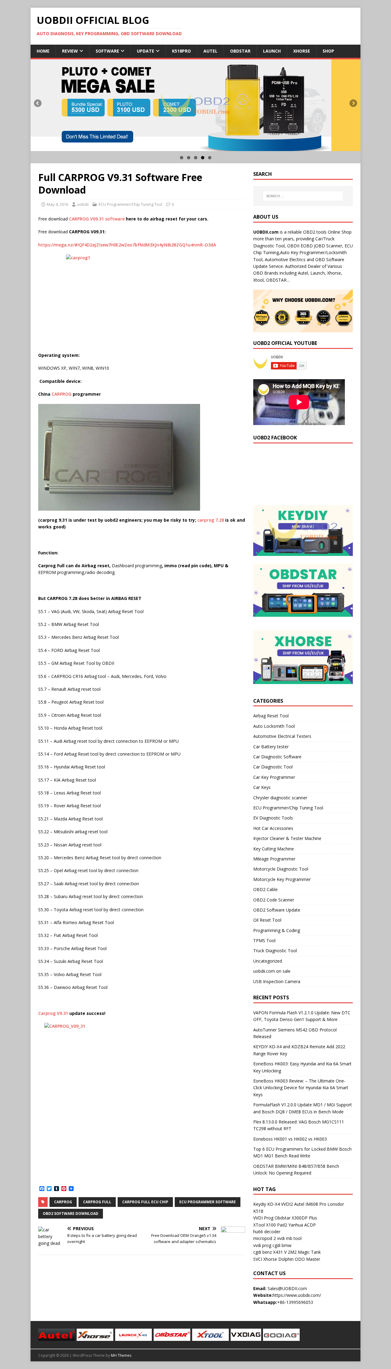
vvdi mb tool (289, 1238)
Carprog (63, 1201)
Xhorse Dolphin (278, 1259)
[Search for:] (303, 196)
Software (107, 51)
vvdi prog (262, 1245)
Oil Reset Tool (267, 920)
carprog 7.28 (210, 520)
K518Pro (181, 51)
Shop (328, 51)
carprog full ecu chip (145, 1201)
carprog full (97, 1201)
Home (43, 51)
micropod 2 (264, 1238)
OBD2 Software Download (70, 1213)
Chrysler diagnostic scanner (280, 798)
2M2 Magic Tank (304, 1252)
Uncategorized (267, 961)
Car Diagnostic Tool (273, 767)
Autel (210, 51)
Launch (272, 51)
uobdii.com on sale (272, 971)
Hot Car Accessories (273, 828)
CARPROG (61, 394)
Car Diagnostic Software (277, 757)
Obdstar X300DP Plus (296, 1218)
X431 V (280, 1252)
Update (145, 51)
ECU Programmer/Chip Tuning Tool (130, 204)
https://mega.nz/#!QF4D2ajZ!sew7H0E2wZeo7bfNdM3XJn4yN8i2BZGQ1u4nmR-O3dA (127, 245)
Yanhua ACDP (302, 1225)
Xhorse (301, 51)
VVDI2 (287, 1204)
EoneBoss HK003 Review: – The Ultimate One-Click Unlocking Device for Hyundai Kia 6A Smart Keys (300, 1087)
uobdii (83, 204)
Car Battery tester (271, 746)
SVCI (257, 1259)
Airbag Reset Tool (271, 716)
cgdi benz (262, 1252)
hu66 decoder (266, 1231)
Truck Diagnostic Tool (275, 950)
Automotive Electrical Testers (282, 736)
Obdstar (240, 51)
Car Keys (262, 787)
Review (70, 51)
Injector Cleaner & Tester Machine (287, 838)
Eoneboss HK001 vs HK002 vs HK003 (290, 1139)
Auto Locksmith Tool (274, 726)
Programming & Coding (276, 930)
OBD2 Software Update (276, 910)
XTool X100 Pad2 (270, 1225)
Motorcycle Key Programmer (282, 879)
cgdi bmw (281, 1245)
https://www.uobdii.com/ (297, 1295)
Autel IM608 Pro (310, 1204)
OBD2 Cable (265, 889)
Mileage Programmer (274, 859)
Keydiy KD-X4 (266, 1204)
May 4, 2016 (57, 204)
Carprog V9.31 (53, 1013)
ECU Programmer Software (207, 1201)
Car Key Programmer (274, 777)
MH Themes (121, 1355)
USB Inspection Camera (276, 981)
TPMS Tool (264, 940)
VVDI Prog (263, 1218)
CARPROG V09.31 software (97, 219)
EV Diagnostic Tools (273, 818)
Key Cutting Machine (273, 849)
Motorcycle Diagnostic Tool (280, 869)
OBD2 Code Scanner (273, 900)
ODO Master (307, 1259)
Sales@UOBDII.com (287, 1288)
